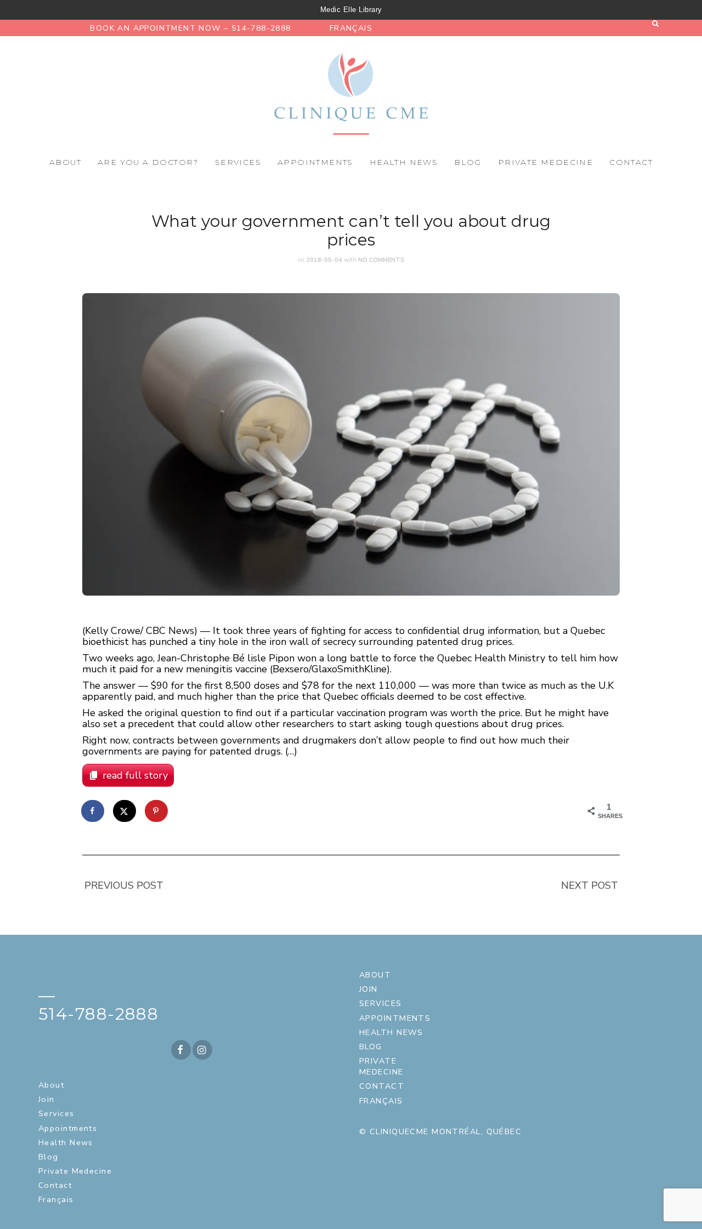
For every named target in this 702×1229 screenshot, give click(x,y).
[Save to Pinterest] (157, 811)
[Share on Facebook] (93, 811)
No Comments (381, 260)
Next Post (589, 885)
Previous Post (123, 885)
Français (351, 28)
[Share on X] (125, 811)
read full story (135, 775)
